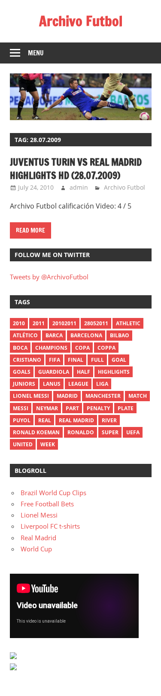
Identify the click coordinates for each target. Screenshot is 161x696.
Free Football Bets (47, 503)
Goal (119, 359)
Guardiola (53, 371)
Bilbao (119, 335)
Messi (20, 408)
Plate (126, 408)
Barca (54, 335)
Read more (30, 230)
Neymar (47, 408)
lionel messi (31, 395)
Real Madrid (76, 420)
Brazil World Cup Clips (53, 492)
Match (137, 395)
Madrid (67, 395)
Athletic (128, 323)
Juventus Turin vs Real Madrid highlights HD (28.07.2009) (76, 168)
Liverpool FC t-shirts (50, 526)
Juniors (24, 383)
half (83, 371)
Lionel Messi (39, 515)
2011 (39, 323)
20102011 (64, 323)
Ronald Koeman (36, 432)
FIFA (54, 359)
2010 (19, 323)
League (78, 383)
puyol (21, 420)
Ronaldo (80, 432)
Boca (20, 347)
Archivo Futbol (80, 21)
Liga (102, 383)
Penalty (98, 408)
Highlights (114, 371)
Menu (36, 52)
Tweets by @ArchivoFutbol (49, 276)
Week (47, 444)
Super (110, 432)
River (109, 420)
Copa (82, 347)
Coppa (106, 347)
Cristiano (27, 359)
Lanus (52, 383)
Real (44, 420)
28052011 (96, 323)
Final (75, 359)
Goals (21, 371)
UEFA (133, 432)
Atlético (25, 335)
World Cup (36, 549)
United (23, 444)
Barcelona (86, 335)
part (72, 408)
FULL (97, 359)
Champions (51, 347)
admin (79, 187)
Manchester (103, 395)
